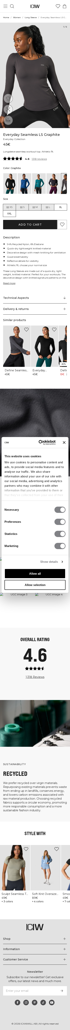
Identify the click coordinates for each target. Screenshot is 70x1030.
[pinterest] (34, 1002)
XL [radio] (60, 207)
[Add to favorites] (62, 224)
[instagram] (26, 1002)
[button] (35, 309)
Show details (49, 561)
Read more (9, 283)
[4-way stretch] (8, 109)
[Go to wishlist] (58, 6)
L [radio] (49, 207)
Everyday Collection (14, 139)
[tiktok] (43, 1002)
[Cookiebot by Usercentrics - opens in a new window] (41, 442)
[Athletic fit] (8, 98)
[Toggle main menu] (5, 6)
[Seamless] (8, 120)
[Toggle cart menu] (64, 6)
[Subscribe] (62, 991)
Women (17, 17)
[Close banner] (64, 442)
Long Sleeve (31, 17)
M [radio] (37, 207)
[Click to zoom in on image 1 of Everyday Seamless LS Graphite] (35, 75)
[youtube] (52, 1002)
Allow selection (35, 585)
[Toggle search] (12, 6)
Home (6, 17)
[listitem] (10, 183)
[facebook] (17, 1002)
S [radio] (23, 207)
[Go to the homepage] (35, 6)
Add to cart (30, 224)
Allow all (35, 573)
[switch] (60, 522)
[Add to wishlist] (26, 329)
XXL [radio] (9, 213)
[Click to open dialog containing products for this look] (17, 610)
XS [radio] (11, 207)
